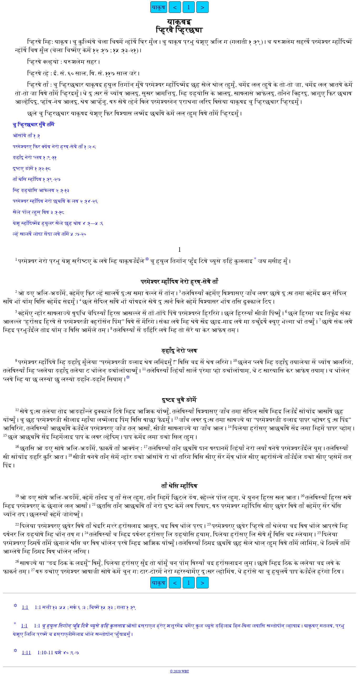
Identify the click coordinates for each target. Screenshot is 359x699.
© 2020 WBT (179, 671)
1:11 (26, 652)
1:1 (25, 607)
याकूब (159, 7)
